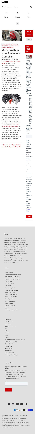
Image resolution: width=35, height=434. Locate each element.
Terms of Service (9, 344)
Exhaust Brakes (9, 285)
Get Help (17, 17)
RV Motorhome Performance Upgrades (15, 339)
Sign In (6, 17)
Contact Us (8, 319)
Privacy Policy (8, 346)
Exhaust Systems (9, 283)
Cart (28, 17)
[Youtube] (22, 404)
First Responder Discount (11, 355)
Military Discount (9, 352)
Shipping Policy (9, 348)
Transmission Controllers (11, 290)
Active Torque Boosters (11, 294)
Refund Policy (8, 350)
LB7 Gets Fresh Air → (18, 147)
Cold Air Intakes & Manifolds (12, 277)
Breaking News (13, 44)
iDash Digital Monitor (10, 299)
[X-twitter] (13, 404)
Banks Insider (5, 44)
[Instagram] (17, 404)
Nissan (6, 335)
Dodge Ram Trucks (10, 326)
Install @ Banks (9, 321)
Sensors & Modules (10, 305)
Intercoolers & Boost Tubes (12, 279)
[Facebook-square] (9, 404)
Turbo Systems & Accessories (13, 274)
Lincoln (7, 333)
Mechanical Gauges (10, 301)
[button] (17, 23)
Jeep (6, 330)
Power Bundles (9, 272)
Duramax (11, 45)
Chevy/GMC (5, 45)
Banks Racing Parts (10, 288)
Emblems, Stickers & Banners (12, 310)
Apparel (7, 307)
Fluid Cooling (8, 281)
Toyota (7, 337)
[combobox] (17, 7)
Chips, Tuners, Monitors (11, 296)
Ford (6, 328)
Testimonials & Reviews (11, 341)
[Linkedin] (26, 404)
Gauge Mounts (9, 303)
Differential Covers (10, 292)
